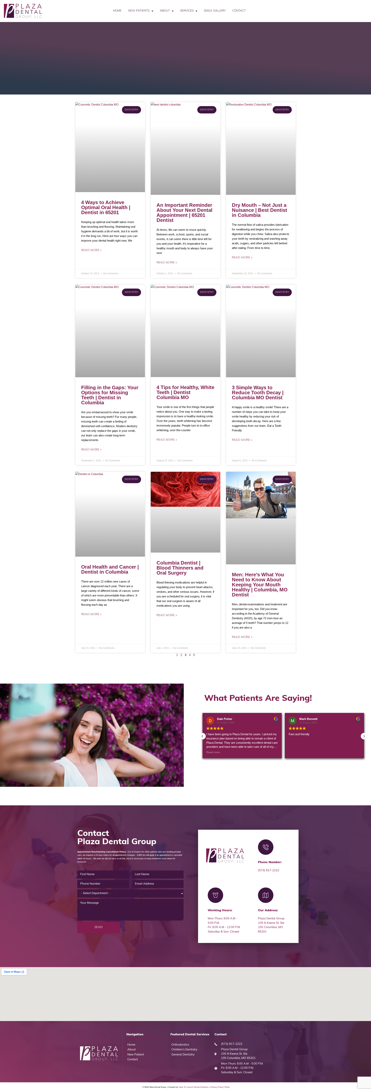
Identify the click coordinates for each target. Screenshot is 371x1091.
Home (117, 10)
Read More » (91, 250)
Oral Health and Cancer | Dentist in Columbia (110, 569)
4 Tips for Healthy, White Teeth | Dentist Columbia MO (185, 392)
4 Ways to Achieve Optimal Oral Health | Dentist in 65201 (105, 207)
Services (187, 10)
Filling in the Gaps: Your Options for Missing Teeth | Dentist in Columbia (109, 395)
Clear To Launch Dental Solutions (194, 1087)
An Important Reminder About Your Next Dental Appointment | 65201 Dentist (184, 212)
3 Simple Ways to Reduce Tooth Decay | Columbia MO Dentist (257, 392)
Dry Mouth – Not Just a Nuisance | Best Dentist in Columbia (259, 210)
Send (98, 927)
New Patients (139, 10)
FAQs (227, 1087)
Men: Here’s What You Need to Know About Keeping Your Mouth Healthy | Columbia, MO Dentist (260, 585)
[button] (364, 736)
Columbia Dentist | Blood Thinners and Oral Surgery (180, 568)
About (165, 10)
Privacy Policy (217, 1087)
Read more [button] (213, 752)
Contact (239, 10)
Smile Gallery (215, 10)
